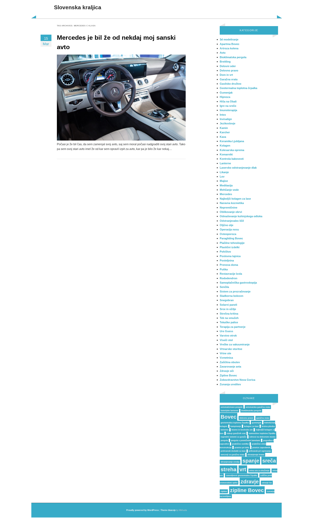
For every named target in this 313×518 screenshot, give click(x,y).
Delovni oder (228, 66)
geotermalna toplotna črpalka (235, 423)
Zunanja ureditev (230, 384)
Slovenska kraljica (77, 7)
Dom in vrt (226, 74)
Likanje (224, 172)
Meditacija (226, 185)
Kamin (224, 127)
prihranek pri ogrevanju (260, 451)
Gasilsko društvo (230, 83)
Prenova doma (229, 264)
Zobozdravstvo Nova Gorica (237, 379)
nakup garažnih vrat (236, 433)
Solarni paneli (228, 304)
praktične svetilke (240, 444)
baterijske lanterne (229, 410)
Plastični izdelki (229, 247)
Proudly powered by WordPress (142, 510)
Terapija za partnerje (232, 326)
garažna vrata (262, 418)
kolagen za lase (251, 426)
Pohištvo (225, 251)
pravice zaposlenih (261, 447)
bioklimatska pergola (251, 410)
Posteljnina (227, 260)
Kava (223, 136)
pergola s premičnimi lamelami (245, 440)
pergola (224, 440)
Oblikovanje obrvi (231, 211)
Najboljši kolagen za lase (235, 198)
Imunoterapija (228, 110)
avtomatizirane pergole (232, 407)
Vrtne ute (225, 353)
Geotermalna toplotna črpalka (238, 88)
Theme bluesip (168, 510)
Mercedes (226, 194)
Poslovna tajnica (230, 256)
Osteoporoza (228, 234)
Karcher (225, 132)
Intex (223, 114)
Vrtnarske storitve (231, 348)
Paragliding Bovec (231, 238)
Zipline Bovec (228, 375)
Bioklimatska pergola (233, 57)
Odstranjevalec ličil (232, 220)
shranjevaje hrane (255, 454)
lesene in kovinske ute (242, 430)
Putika (224, 269)
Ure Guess (226, 331)
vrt (242, 469)
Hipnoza (225, 96)
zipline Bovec (247, 490)
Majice (224, 180)
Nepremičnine (228, 207)
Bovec (228, 417)
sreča (269, 461)
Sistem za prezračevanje (235, 291)
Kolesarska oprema (232, 150)
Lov (222, 176)
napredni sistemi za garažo (233, 437)
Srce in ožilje (228, 309)
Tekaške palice (229, 322)
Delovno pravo (229, 70)
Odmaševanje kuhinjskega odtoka (241, 216)
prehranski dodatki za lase (233, 451)
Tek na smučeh (229, 317)
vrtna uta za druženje (259, 470)
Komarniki (226, 154)
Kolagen (225, 145)
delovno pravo (246, 418)
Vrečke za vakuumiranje (235, 344)
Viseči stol (226, 340)
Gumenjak (226, 92)
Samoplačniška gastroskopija (238, 282)
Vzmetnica (226, 357)
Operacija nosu (229, 229)
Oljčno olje (226, 225)
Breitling (225, 61)
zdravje (250, 481)
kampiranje (235, 426)
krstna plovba (268, 426)
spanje (251, 461)
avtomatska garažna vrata (258, 407)
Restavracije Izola (231, 273)
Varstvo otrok (228, 335)
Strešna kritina (229, 313)
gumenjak (256, 423)
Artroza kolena (229, 48)
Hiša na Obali (228, 101)
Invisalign (226, 119)
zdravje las (267, 483)
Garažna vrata (228, 79)
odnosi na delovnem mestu (262, 437)
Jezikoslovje (227, 123)
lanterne (224, 430)
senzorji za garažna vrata (232, 454)
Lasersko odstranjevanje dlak (238, 167)
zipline (224, 491)
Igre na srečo (228, 105)
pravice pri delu (242, 447)
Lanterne (225, 163)
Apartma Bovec (229, 44)
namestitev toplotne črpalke (262, 433)
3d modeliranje (229, 39)
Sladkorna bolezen (231, 295)
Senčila (224, 286)
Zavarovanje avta (230, 366)
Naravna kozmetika (232, 203)
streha (228, 469)
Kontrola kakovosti (232, 158)
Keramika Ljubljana (232, 141)
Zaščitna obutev (230, 362)
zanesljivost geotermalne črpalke (241, 475)
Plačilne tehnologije (232, 242)
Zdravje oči (227, 370)
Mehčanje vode (229, 189)
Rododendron (228, 278)
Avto (223, 52)
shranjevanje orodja (230, 462)
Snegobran (227, 300)
